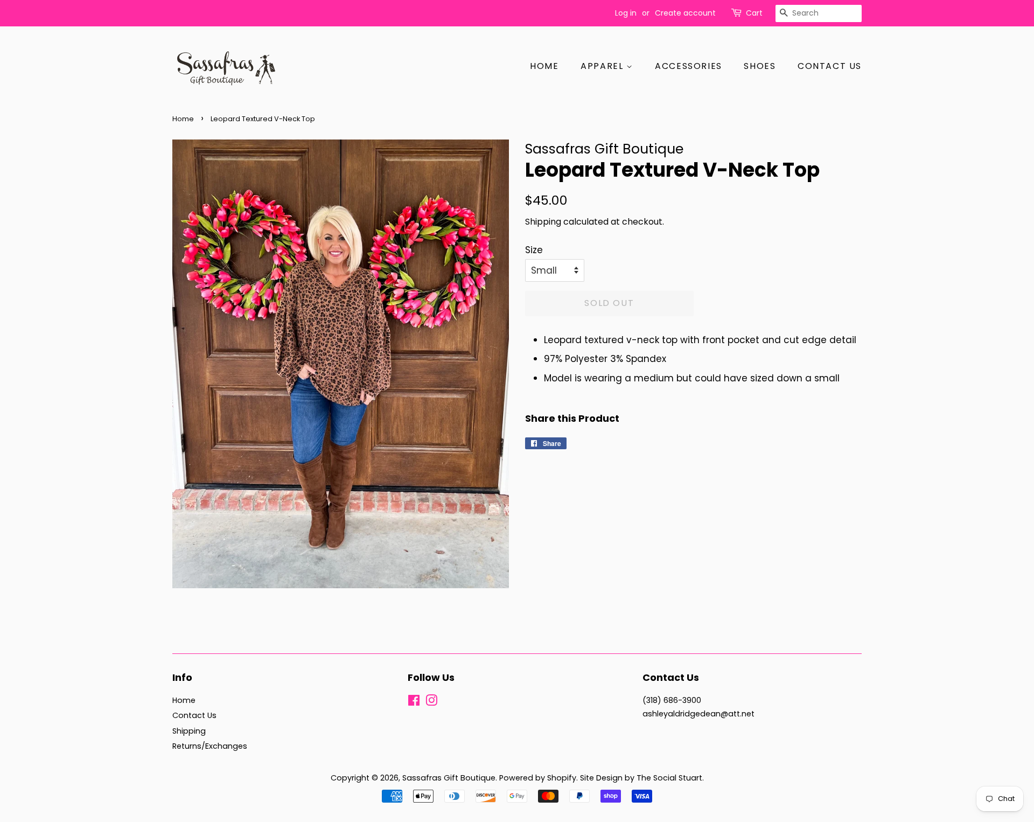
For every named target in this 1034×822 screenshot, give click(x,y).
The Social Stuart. (670, 777)
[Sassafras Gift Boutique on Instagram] (431, 702)
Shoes (760, 66)
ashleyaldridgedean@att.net (698, 713)
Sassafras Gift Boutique (448, 777)
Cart (754, 13)
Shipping (543, 221)
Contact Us (830, 66)
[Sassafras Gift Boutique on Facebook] (414, 702)
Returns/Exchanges (209, 746)
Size (534, 249)
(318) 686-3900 (671, 700)
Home (544, 66)
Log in (626, 13)
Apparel (603, 66)
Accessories (688, 66)
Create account (685, 13)
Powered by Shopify (537, 777)
